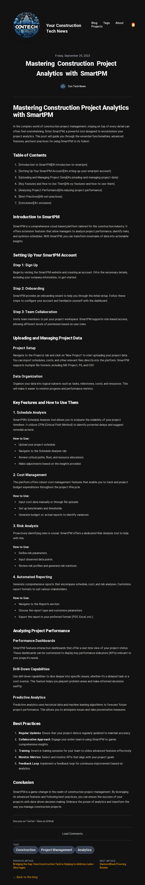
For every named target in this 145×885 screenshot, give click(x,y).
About (119, 23)
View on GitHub (45, 821)
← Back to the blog (25, 877)
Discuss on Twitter (24, 821)
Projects (97, 26)
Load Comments (72, 833)
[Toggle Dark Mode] (133, 25)
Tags (106, 23)
